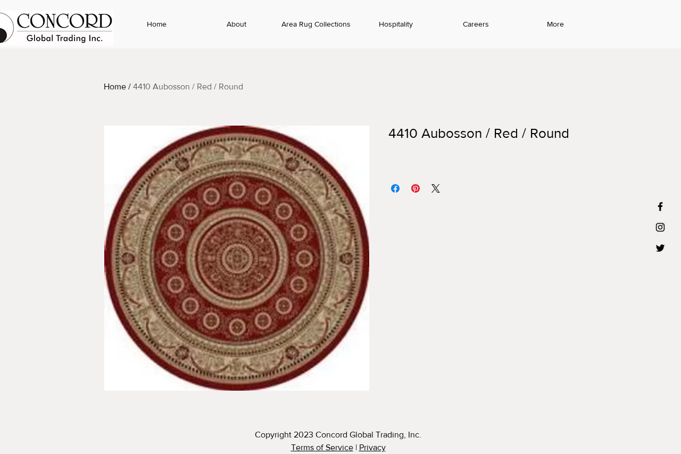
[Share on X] (435, 188)
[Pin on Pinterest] (415, 188)
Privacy (372, 447)
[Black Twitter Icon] (660, 248)
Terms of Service (322, 447)
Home (115, 86)
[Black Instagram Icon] (660, 227)
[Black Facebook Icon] (660, 206)
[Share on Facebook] (395, 188)
